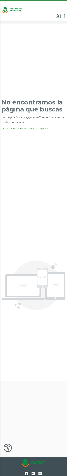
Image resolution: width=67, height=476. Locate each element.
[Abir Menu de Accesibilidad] (7, 448)
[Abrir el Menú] (62, 16)
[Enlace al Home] (58, 16)
